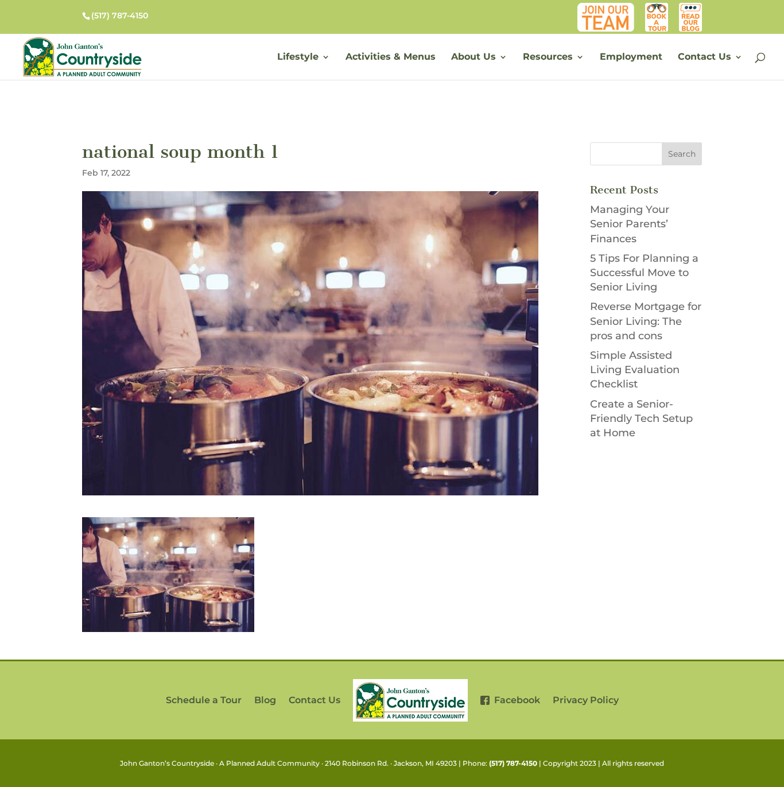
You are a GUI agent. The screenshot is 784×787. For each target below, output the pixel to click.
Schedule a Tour (204, 700)
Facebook (515, 700)
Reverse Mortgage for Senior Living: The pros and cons (645, 321)
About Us (473, 57)
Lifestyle (298, 57)
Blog (692, 8)
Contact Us (704, 57)
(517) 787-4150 (513, 763)
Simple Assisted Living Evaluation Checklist (635, 369)
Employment (631, 57)
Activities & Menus (391, 57)
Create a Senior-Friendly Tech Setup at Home (641, 418)
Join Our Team (608, 8)
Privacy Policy (586, 700)
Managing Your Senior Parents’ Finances (629, 224)
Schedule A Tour (657, 8)
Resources (548, 57)
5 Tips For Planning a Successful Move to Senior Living (644, 272)
